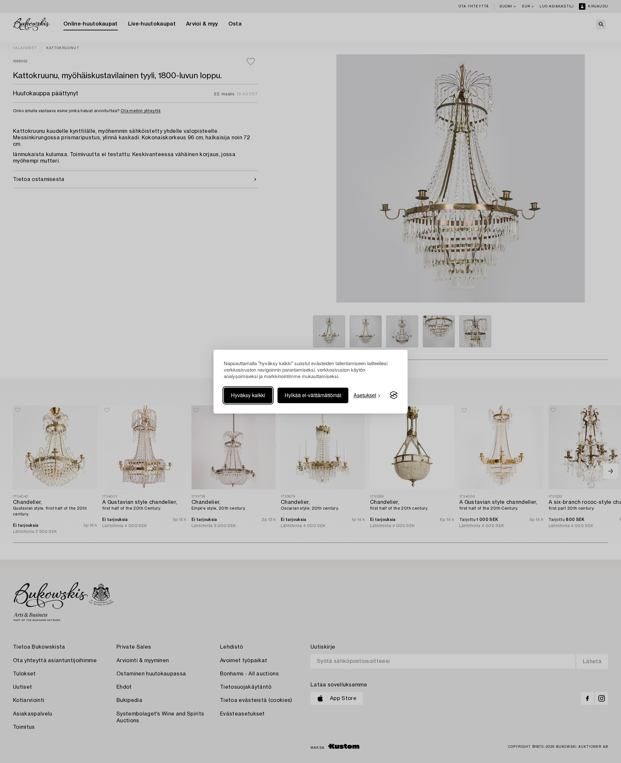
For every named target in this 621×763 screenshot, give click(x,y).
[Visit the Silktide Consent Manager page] (393, 395)
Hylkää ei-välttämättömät (313, 395)
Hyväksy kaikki (248, 395)
